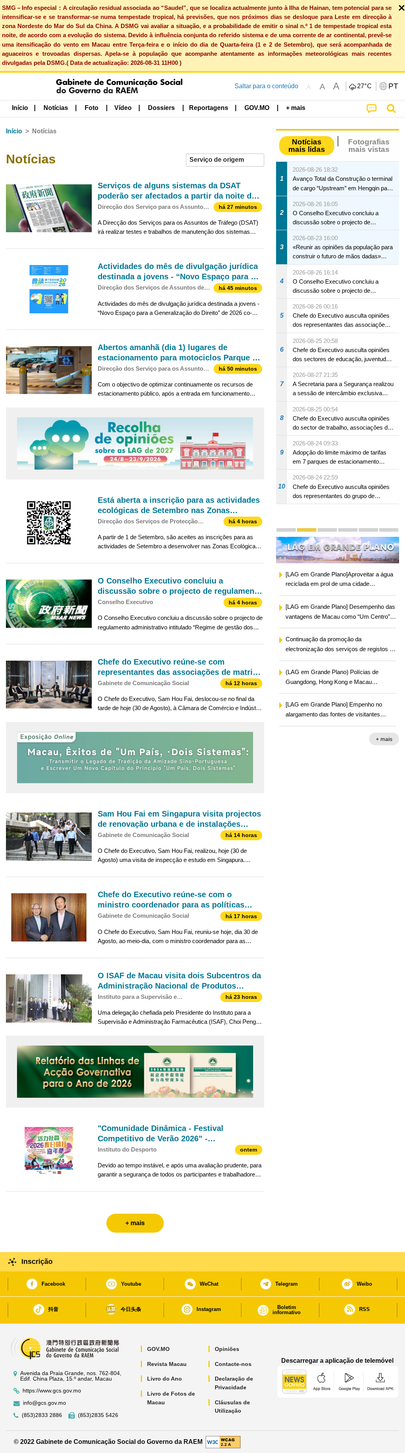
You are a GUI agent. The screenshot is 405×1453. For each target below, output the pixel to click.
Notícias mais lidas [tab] (306, 145)
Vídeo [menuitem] (123, 107)
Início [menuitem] (20, 107)
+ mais (384, 739)
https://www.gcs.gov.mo (52, 1391)
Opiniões (227, 1349)
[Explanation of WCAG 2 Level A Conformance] (223, 1441)
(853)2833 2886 (42, 1415)
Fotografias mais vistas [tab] (369, 145)
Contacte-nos (233, 1364)
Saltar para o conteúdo (266, 86)
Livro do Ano (164, 1378)
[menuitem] (56, 108)
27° (364, 86)
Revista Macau (167, 1364)
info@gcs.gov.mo (44, 1403)
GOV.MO (158, 1349)
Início (14, 131)
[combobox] (225, 160)
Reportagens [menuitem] (208, 107)
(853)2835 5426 (98, 1415)
